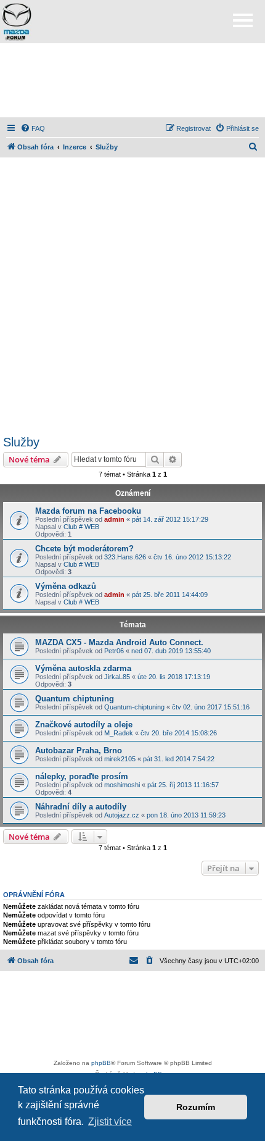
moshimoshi (122, 784)
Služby (21, 442)
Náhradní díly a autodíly (80, 806)
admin (114, 519)
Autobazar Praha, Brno (78, 750)
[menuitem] (32, 128)
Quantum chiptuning (74, 698)
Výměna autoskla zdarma (83, 668)
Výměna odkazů (65, 586)
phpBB (101, 1063)
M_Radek (118, 733)
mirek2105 (120, 759)
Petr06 (114, 650)
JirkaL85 (117, 676)
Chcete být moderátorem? (84, 548)
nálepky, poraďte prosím (81, 776)
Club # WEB (81, 526)
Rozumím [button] (195, 1107)
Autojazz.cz (121, 815)
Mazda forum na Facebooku (88, 511)
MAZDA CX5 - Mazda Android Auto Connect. (119, 642)
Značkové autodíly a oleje (83, 724)
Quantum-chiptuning (134, 707)
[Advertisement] (132, 80)
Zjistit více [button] (110, 1121)
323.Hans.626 (125, 557)
